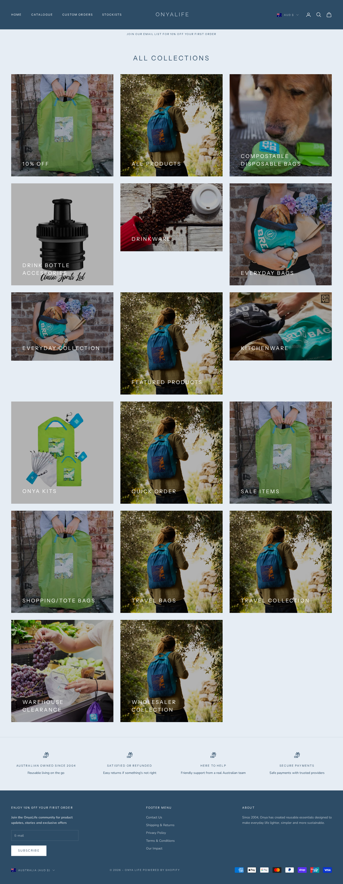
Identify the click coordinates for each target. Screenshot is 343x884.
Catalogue (42, 14)
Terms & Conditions (160, 841)
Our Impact (154, 848)
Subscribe (29, 851)
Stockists (112, 14)
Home (16, 14)
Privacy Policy (156, 833)
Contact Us (154, 817)
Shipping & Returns (160, 825)
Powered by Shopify (161, 870)
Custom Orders (77, 14)
